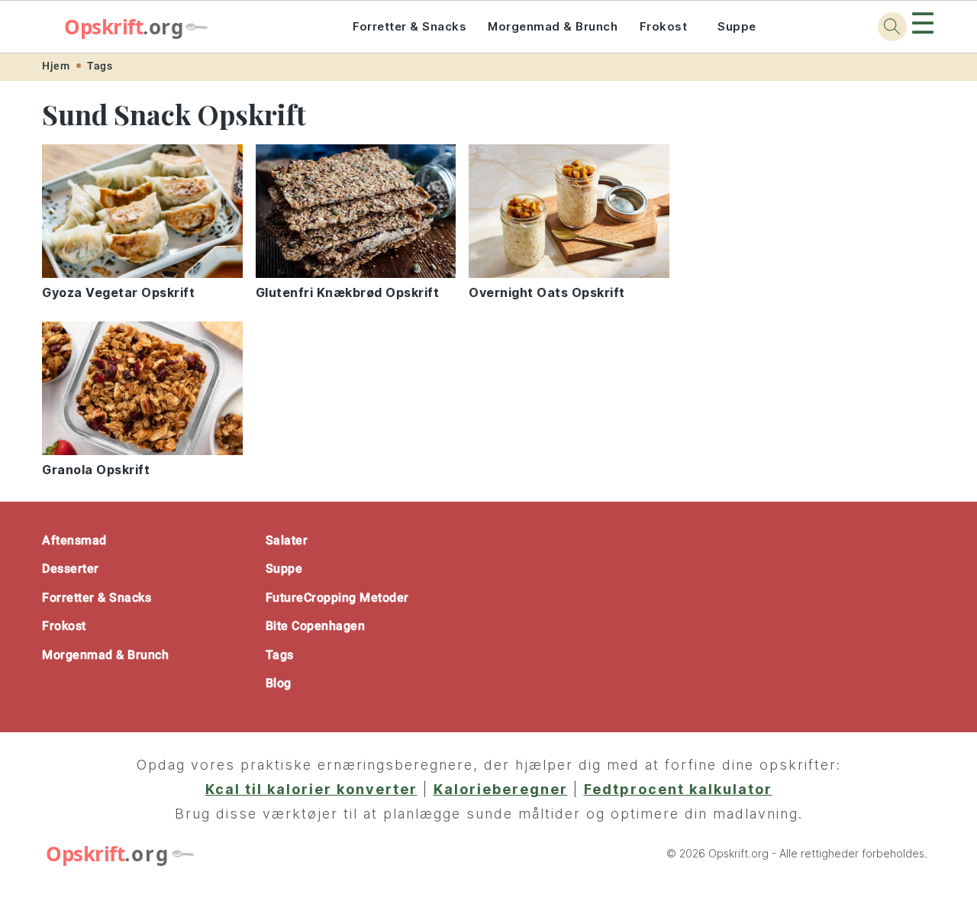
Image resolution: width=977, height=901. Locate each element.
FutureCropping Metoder (337, 597)
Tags (99, 66)
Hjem (55, 66)
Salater (287, 540)
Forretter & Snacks (409, 26)
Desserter (70, 568)
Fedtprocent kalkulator (678, 789)
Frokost (664, 26)
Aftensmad (74, 540)
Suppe (736, 26)
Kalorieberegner (501, 789)
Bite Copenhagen (316, 625)
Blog (279, 683)
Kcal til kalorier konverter (311, 789)
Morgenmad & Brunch (552, 26)
